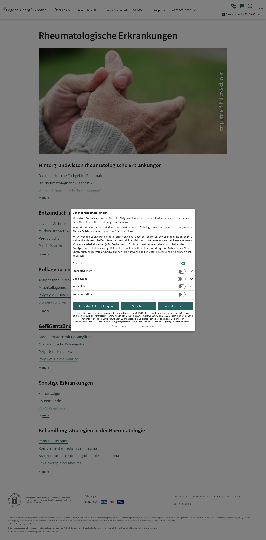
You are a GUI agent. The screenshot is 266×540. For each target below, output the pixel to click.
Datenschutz (118, 326)
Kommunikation (82, 294)
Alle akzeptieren (175, 306)
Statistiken (79, 286)
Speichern (138, 306)
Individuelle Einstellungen (96, 306)
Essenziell (78, 263)
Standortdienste (82, 271)
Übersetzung (80, 278)
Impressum (148, 326)
